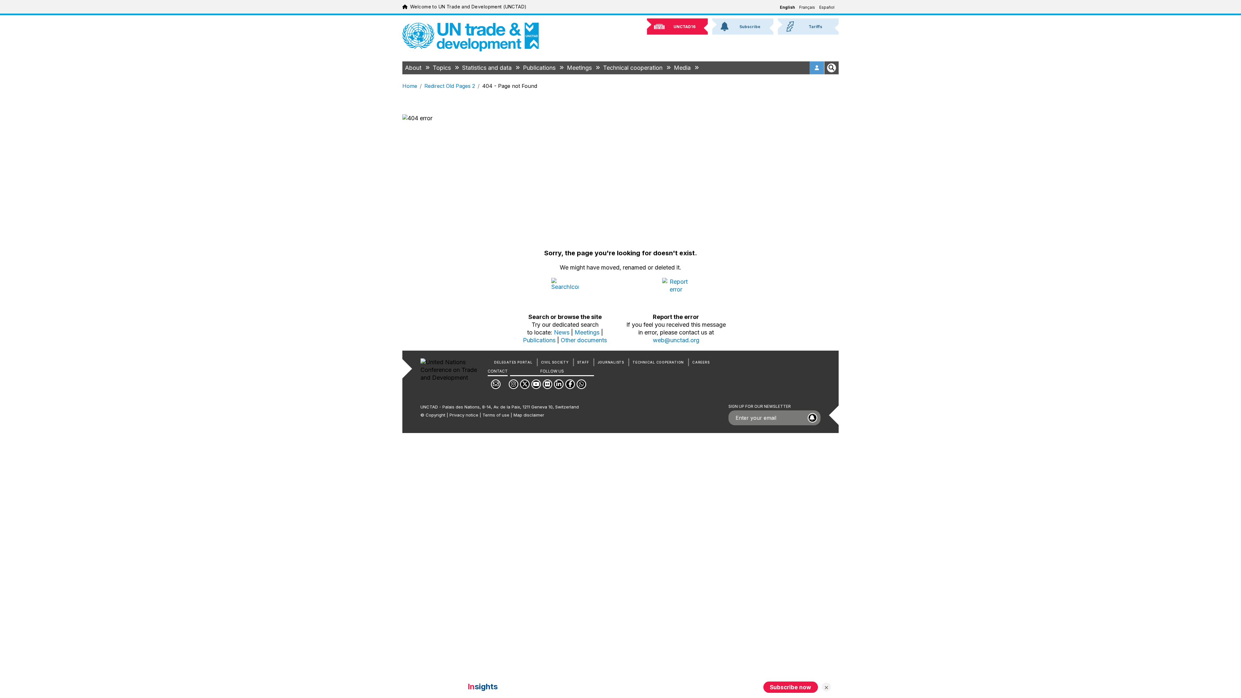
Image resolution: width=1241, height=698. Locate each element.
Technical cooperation (633, 67)
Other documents (584, 340)
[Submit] (812, 418)
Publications (540, 67)
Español (826, 7)
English (787, 7)
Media (683, 67)
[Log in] (817, 67)
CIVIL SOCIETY (555, 362)
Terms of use (496, 415)
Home (409, 86)
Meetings (580, 67)
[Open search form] (831, 67)
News (561, 332)
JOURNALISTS (611, 362)
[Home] (470, 37)
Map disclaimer (529, 415)
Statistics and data (487, 67)
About (414, 67)
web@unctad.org (676, 340)
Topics (442, 67)
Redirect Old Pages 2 (449, 86)
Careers (700, 362)
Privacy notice (464, 415)
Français (807, 7)
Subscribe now (790, 687)
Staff (583, 362)
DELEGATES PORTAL (513, 362)
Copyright (435, 415)
